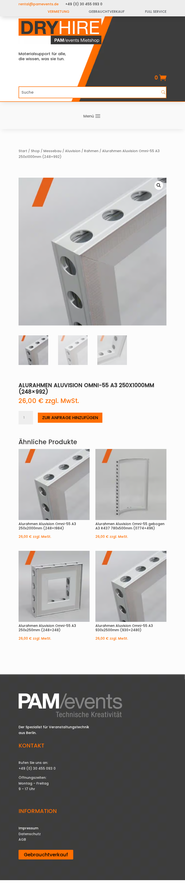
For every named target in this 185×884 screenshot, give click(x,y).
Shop (35, 151)
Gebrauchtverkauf (46, 854)
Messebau (52, 151)
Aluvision (72, 151)
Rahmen (91, 151)
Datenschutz (30, 834)
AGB (22, 839)
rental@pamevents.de (39, 4)
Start (23, 151)
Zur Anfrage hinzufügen (70, 418)
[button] (158, 185)
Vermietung (58, 11)
